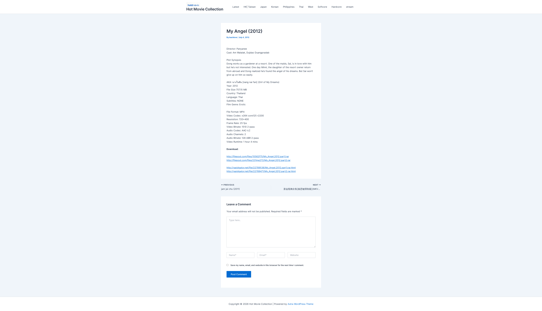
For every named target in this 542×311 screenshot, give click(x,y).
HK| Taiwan (250, 6)
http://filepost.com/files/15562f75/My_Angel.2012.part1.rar (258, 156)
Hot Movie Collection (204, 9)
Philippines (288, 6)
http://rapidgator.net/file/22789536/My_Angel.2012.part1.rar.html (261, 167)
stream (349, 6)
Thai (301, 6)
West (310, 6)
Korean (274, 6)
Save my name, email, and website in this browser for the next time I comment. (267, 265)
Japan (263, 6)
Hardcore (337, 6)
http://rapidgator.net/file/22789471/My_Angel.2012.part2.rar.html (261, 171)
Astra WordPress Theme (300, 304)
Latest (235, 6)
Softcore (322, 6)
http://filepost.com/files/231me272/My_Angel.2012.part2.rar (258, 160)
